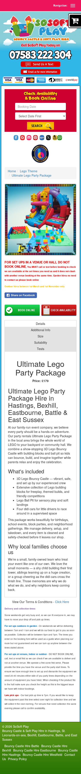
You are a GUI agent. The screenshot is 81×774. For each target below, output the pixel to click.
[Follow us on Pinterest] (35, 137)
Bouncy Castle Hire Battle (21, 746)
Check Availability (63, 310)
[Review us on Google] (22, 137)
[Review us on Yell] (54, 137)
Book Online (26, 310)
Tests (40, 349)
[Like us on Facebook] (16, 137)
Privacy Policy (17, 759)
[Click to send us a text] (40, 64)
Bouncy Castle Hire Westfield (42, 754)
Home (12, 171)
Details (40, 323)
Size (40, 336)
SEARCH (36, 125)
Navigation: (60, 5)
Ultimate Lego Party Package (31, 175)
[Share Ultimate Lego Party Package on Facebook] (40, 295)
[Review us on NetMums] (29, 137)
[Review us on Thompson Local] (42, 137)
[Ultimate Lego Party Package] (40, 220)
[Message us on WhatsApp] (59, 137)
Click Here (62, 602)
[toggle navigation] (73, 5)
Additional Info (40, 330)
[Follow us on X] (48, 137)
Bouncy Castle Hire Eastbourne (34, 750)
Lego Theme (28, 171)
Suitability (40, 342)
